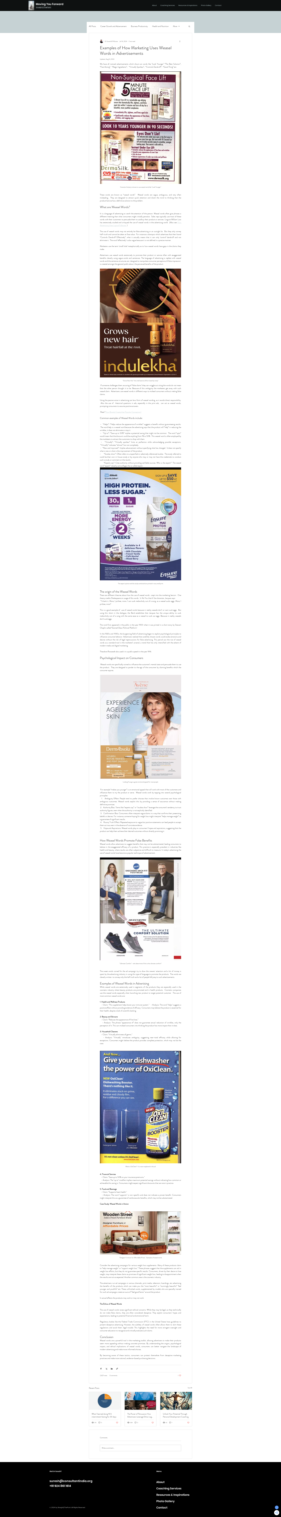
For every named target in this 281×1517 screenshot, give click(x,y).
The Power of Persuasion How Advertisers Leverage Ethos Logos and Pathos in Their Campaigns (140, 1415)
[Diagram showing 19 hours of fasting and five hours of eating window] (105, 1401)
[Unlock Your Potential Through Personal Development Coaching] (176, 1401)
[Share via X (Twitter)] (106, 1369)
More (175, 26)
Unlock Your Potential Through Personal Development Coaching (175, 1415)
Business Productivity (139, 26)
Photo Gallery (165, 1501)
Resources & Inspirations (172, 1495)
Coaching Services (168, 1488)
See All (190, 1388)
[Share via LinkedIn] (112, 1369)
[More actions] (179, 41)
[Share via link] (117, 1369)
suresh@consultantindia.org (71, 1481)
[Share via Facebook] (101, 1369)
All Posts (92, 26)
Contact (161, 1507)
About (160, 1482)
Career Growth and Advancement (113, 26)
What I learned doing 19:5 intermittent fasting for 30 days (104, 1415)
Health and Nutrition (160, 26)
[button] (189, 26)
